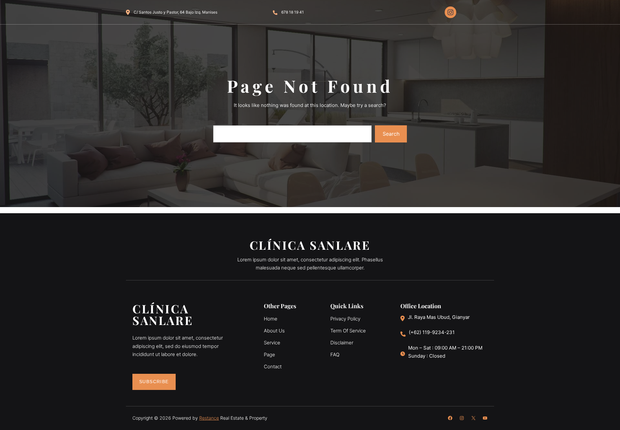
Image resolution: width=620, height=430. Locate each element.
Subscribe (154, 381)
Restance (209, 418)
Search (391, 134)
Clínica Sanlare (310, 245)
